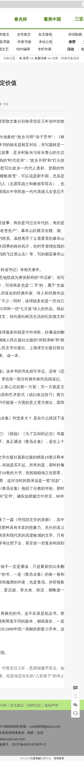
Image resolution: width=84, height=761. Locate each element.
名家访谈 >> (43, 58)
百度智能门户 (38, 758)
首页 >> (28, 58)
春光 (18, 19)
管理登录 (59, 758)
